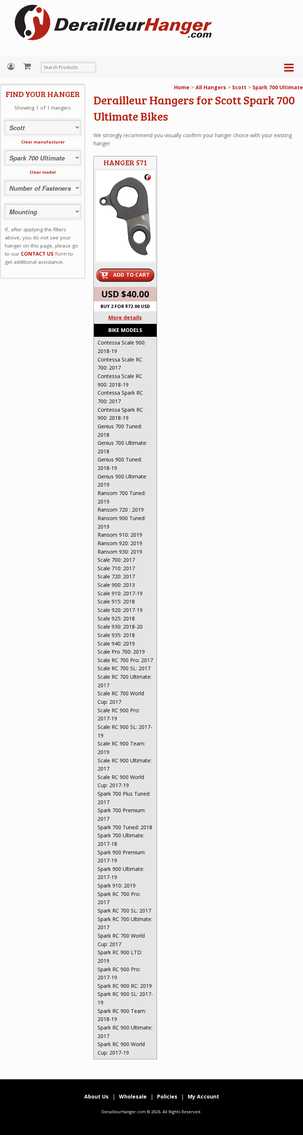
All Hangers (210, 87)
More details (125, 317)
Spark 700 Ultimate (277, 87)
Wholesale (133, 1096)
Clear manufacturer (43, 142)
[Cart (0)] (28, 66)
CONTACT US (37, 253)
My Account (11, 66)
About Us (96, 1096)
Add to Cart (131, 274)
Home (182, 87)
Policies (167, 1096)
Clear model (43, 172)
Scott (239, 87)
